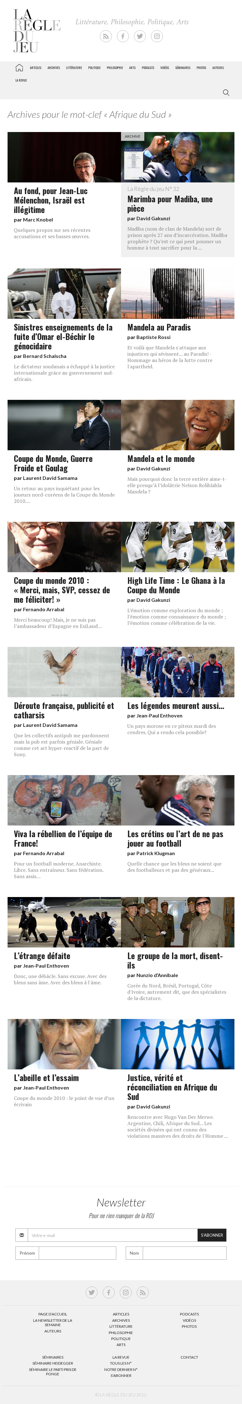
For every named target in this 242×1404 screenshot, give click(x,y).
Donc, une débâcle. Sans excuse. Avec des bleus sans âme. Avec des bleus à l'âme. (60, 979)
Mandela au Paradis (159, 327)
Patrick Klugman (155, 853)
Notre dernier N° (121, 1369)
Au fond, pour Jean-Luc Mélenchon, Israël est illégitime (51, 199)
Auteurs (218, 67)
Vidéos (164, 67)
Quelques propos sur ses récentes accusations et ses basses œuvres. (52, 233)
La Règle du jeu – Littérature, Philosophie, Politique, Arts (19, 66)
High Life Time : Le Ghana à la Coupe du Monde (176, 585)
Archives (54, 67)
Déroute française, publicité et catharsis (64, 710)
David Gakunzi (153, 218)
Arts (132, 67)
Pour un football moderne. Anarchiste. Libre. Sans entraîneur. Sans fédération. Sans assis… (58, 870)
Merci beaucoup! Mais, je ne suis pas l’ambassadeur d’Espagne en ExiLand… (58, 623)
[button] (225, 93)
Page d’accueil (52, 1314)
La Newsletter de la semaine (52, 1322)
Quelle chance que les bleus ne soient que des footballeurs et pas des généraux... (174, 866)
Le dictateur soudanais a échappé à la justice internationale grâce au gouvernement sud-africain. (64, 373)
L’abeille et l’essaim (46, 1077)
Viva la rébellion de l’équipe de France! (63, 838)
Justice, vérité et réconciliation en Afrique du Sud (172, 1086)
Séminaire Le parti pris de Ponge (53, 1371)
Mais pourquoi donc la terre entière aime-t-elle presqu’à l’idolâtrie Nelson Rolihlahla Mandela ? (177, 485)
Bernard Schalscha (44, 356)
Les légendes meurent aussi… (175, 705)
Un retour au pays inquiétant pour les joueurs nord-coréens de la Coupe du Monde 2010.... (64, 494)
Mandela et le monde (161, 458)
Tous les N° (121, 1363)
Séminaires (182, 67)
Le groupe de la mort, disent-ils (175, 960)
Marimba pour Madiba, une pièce (170, 200)
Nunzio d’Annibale (157, 975)
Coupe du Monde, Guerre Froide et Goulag (53, 463)
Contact (189, 1357)
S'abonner (212, 1235)
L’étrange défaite (42, 955)
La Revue (121, 1357)
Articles (35, 67)
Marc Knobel (38, 219)
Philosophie (115, 67)
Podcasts (148, 67)
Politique (94, 67)
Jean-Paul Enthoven (159, 715)
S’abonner (121, 1375)
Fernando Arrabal (43, 609)
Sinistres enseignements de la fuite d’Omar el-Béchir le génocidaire (63, 336)
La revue (21, 80)
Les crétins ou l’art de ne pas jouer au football (175, 838)
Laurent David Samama (50, 478)
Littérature (74, 67)
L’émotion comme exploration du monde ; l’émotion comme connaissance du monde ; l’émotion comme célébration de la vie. (176, 616)
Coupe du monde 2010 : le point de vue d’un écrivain (64, 1101)
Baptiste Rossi (153, 337)
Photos (201, 67)
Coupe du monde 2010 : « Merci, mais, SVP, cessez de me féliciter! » (62, 589)
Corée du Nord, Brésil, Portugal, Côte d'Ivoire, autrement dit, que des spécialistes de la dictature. (176, 992)
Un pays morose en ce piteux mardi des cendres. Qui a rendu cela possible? (171, 729)
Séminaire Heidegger (52, 1363)
